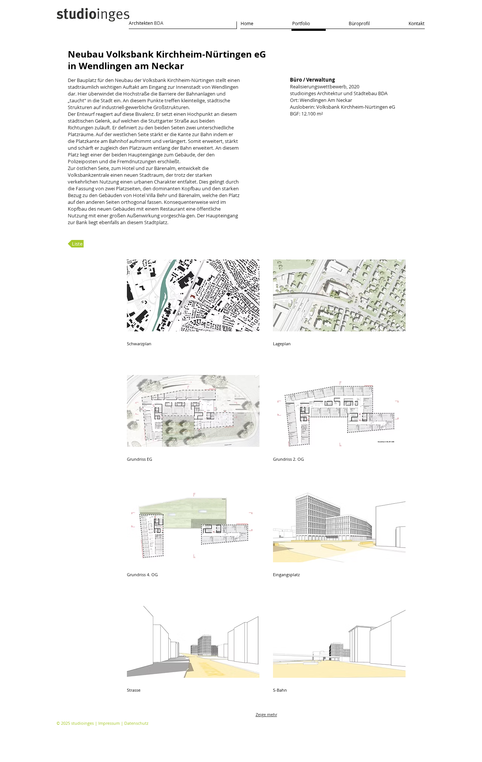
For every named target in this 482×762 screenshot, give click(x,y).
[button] (193, 310)
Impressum (109, 723)
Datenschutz (136, 723)
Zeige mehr (266, 714)
